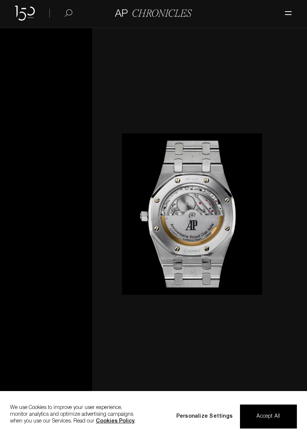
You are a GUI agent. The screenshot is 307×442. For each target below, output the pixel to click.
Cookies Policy (115, 421)
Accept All (268, 416)
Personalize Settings (204, 416)
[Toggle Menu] (284, 9)
